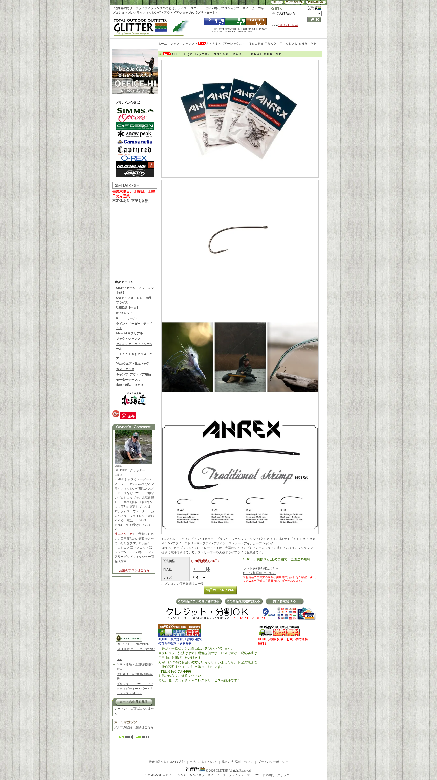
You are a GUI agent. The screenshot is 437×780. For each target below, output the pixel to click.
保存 (131, 415)
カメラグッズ (125, 369)
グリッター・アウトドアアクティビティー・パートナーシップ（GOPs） (135, 688)
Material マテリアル (129, 333)
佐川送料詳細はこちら (259, 573)
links (119, 659)
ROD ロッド (124, 313)
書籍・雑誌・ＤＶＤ (129, 385)
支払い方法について (203, 762)
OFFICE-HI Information (133, 644)
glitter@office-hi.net (288, 24)
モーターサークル (128, 379)
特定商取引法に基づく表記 (167, 762)
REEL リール (126, 318)
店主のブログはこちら (134, 570)
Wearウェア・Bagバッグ (132, 363)
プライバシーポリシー (273, 762)
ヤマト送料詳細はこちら (261, 568)
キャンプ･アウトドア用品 (133, 374)
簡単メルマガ (124, 534)
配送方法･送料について (237, 762)
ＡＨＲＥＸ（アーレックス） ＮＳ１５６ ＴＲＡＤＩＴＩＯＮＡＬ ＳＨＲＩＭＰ (261, 43)
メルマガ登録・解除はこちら (134, 727)
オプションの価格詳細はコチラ (182, 584)
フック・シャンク (128, 338)
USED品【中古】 (128, 307)
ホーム (162, 43)
